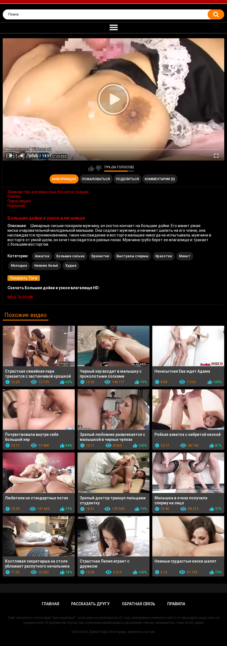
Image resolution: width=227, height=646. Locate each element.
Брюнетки (100, 256)
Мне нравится (91, 168)
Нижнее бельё (46, 266)
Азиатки (42, 256)
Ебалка (13, 196)
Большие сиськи (70, 256)
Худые (71, 266)
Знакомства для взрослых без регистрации (48, 192)
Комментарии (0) (160, 179)
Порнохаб (16, 206)
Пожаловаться (96, 179)
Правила (176, 604)
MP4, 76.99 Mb (20, 297)
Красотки (164, 256)
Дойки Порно (99, 632)
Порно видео (19, 201)
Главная (50, 604)
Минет (184, 256)
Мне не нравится (98, 168)
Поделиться (127, 179)
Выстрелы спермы (133, 256)
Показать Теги (23, 278)
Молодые (19, 266)
